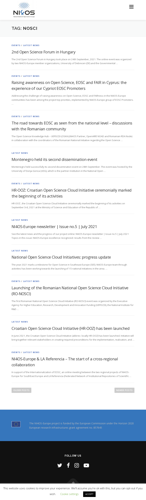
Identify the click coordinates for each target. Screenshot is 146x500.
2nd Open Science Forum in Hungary (43, 51)
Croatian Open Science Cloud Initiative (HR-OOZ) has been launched (70, 328)
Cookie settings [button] (69, 494)
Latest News (31, 45)
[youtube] (86, 465)
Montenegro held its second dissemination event (54, 159)
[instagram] (76, 465)
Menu (131, 6)
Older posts (21, 390)
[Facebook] (68, 465)
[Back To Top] (73, 483)
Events (16, 45)
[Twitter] (59, 465)
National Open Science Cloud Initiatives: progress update (61, 257)
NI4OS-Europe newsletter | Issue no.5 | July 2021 (54, 226)
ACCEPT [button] (89, 494)
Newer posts (124, 390)
